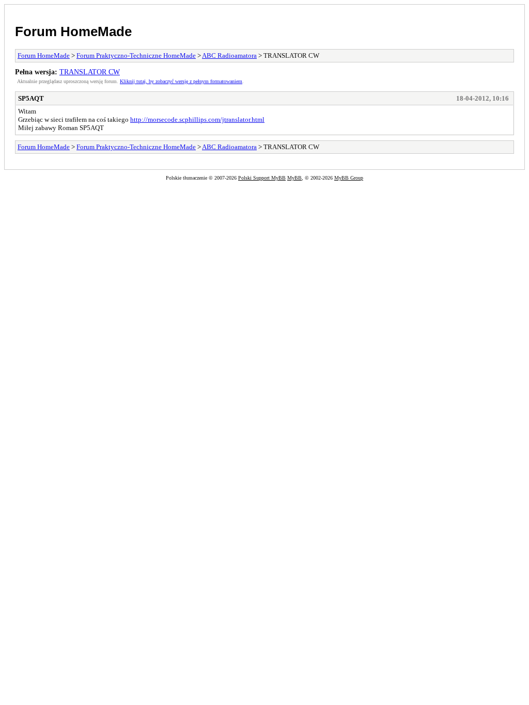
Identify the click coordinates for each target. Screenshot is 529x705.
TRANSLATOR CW (89, 72)
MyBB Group (348, 178)
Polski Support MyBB (262, 178)
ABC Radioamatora (229, 55)
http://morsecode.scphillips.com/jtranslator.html (197, 119)
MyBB (294, 178)
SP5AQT (31, 98)
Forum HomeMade (73, 31)
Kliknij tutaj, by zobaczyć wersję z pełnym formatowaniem (181, 81)
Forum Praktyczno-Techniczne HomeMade (136, 55)
